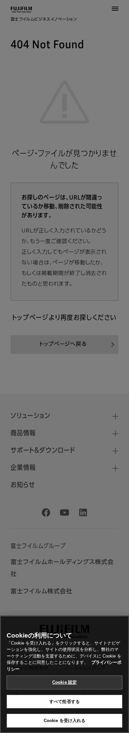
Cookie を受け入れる (65, 720)
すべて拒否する (64, 701)
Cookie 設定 (64, 682)
